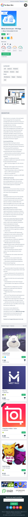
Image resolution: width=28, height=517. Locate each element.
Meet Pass (4, 390)
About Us (23, 511)
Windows (15, 68)
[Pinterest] (14, 507)
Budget (13, 77)
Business (6, 71)
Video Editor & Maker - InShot (9, 428)
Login (26, 1)
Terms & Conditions (16, 513)
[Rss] (20, 507)
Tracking (19, 77)
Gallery (12, 511)
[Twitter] (10, 507)
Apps (17, 71)
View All (24, 325)
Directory (17, 511)
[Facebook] (7, 507)
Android (10, 68)
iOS (5, 68)
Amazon (12, 71)
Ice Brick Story (6, 353)
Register (22, 1)
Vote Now (6, 54)
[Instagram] (17, 507)
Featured (8, 511)
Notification (7, 77)
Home (3, 511)
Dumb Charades (6, 466)
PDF (5, 80)
